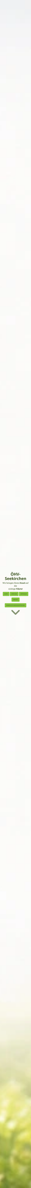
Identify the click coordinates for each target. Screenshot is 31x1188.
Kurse (6, 594)
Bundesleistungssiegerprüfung (15, 605)
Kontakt (15, 600)
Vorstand (14, 594)
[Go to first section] (15, 612)
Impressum (24, 594)
